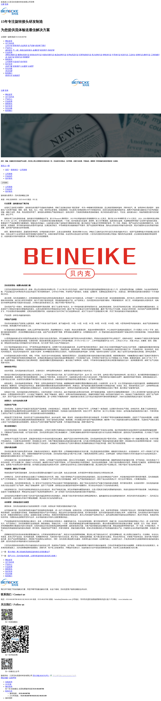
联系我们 (8, 73)
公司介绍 (8, 45)
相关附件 (43, 50)
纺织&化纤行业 (36, 55)
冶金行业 (10, 57)
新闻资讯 (8, 59)
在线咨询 (8, 682)
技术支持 (8, 64)
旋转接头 (8, 50)
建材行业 (146, 55)
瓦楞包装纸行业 (85, 55)
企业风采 (23, 45)
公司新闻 (8, 62)
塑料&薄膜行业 (11, 55)
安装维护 (16, 66)
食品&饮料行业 (60, 55)
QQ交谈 (8, 684)
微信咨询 (8, 686)
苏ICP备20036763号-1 (41, 675)
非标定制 (50, 50)
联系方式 (8, 75)
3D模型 (30, 66)
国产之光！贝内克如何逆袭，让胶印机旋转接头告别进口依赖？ (32, 556)
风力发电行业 (97, 55)
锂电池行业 (107, 55)
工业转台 (131, 55)
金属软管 (35, 50)
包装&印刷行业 (48, 55)
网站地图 (4, 678)
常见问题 (8, 68)
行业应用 (8, 52)
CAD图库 (23, 66)
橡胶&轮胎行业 (23, 55)
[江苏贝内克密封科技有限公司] (9, 14)
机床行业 (124, 55)
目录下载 (8, 66)
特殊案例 (25, 57)
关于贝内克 (9, 43)
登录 (6, 4)
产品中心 (8, 48)
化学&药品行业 (72, 55)
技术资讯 (23, 62)
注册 (2, 4)
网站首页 (8, 41)
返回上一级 (5, 166)
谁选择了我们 (40, 45)
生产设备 (31, 45)
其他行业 (18, 57)
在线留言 (16, 75)
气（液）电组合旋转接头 (22, 50)
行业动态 (16, 62)
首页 (7, 170)
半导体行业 (116, 55)
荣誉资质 (16, 45)
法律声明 (12, 678)
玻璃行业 (139, 55)
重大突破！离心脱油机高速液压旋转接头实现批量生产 (29, 552)
